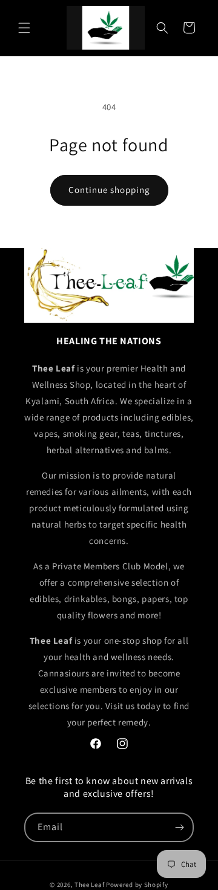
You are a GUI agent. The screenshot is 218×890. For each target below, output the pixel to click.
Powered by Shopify (137, 884)
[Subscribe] (179, 827)
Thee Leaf (89, 884)
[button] (24, 28)
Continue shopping (109, 189)
